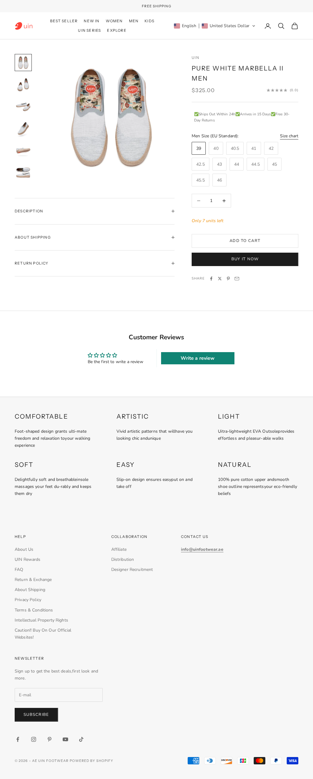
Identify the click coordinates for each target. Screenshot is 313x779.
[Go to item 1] (23, 62)
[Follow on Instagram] (34, 739)
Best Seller (64, 21)
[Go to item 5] (23, 150)
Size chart (289, 136)
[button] (214, 26)
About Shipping (30, 590)
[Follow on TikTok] (81, 739)
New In (91, 21)
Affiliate (119, 549)
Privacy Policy (28, 600)
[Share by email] (236, 278)
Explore (116, 30)
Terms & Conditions (34, 610)
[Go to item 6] (23, 172)
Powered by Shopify (91, 761)
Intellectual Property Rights (41, 620)
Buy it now (245, 259)
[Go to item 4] (23, 128)
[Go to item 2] (23, 84)
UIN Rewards (28, 559)
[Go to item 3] (23, 106)
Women (114, 21)
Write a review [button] (198, 358)
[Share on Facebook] (211, 278)
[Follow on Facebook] (18, 739)
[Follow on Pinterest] (49, 739)
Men (134, 21)
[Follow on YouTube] (65, 739)
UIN (195, 57)
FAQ (19, 569)
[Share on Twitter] (219, 278)
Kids (149, 21)
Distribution (122, 559)
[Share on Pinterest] (228, 278)
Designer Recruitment (132, 569)
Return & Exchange (33, 579)
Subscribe (36, 714)
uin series (89, 30)
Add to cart (245, 240)
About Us (24, 549)
